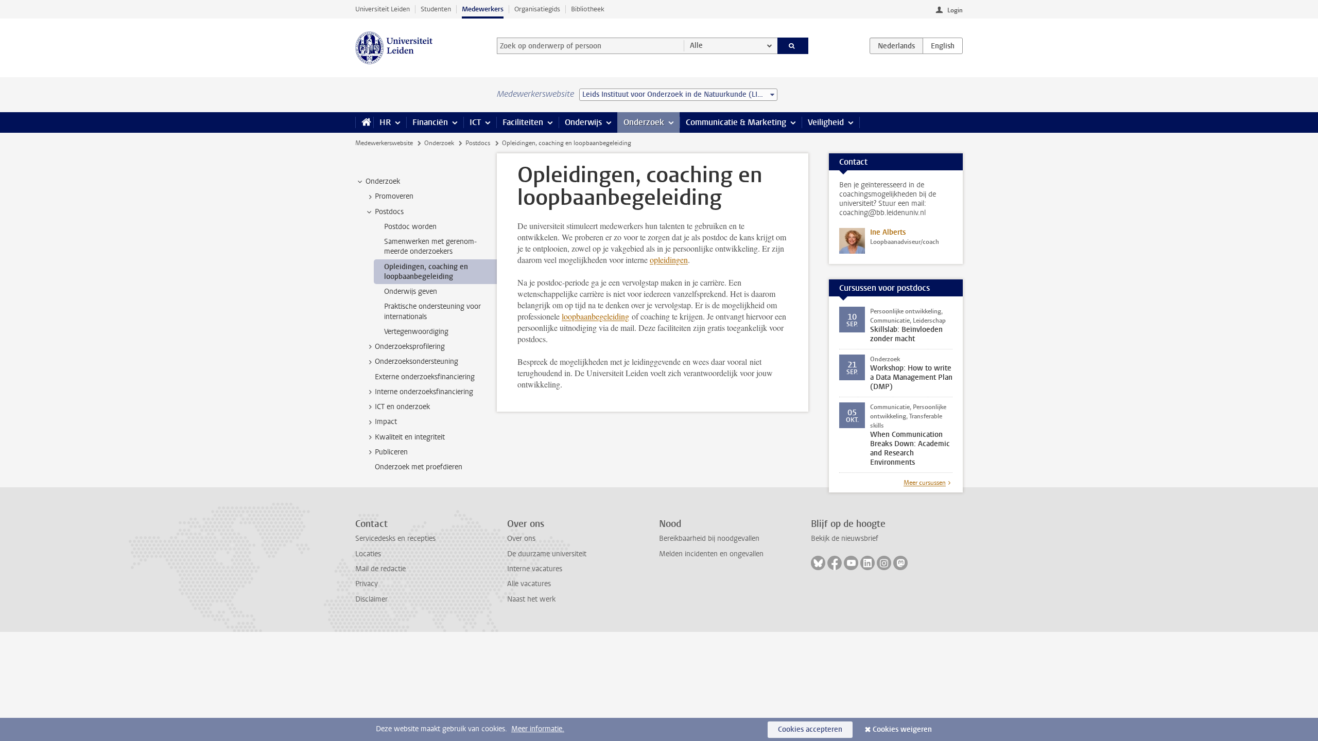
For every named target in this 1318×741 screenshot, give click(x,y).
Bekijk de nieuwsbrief (844, 538)
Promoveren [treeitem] (394, 196)
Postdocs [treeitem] (389, 212)
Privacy (366, 584)
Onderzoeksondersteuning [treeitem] (416, 361)
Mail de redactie (380, 569)
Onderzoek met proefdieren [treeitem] (418, 467)
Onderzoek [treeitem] (383, 181)
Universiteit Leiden (382, 9)
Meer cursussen (925, 483)
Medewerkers (483, 9)
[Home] (364, 122)
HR (385, 122)
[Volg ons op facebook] (834, 563)
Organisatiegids (537, 9)
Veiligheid (826, 122)
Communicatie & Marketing (736, 122)
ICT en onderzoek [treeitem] (402, 407)
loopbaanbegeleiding (595, 316)
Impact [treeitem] (386, 422)
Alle (696, 45)
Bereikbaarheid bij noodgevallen (709, 538)
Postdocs (477, 143)
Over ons (521, 538)
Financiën (430, 122)
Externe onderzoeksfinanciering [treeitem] (425, 377)
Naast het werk (531, 599)
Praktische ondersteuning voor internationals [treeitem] (432, 311)
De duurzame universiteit (546, 554)
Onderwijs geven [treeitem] (410, 291)
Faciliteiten (522, 122)
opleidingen (669, 259)
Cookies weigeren (902, 729)
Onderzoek (643, 122)
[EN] (943, 46)
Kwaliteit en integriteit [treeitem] (410, 437)
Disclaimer (371, 599)
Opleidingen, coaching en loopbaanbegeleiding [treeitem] (426, 271)
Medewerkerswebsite (384, 143)
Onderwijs (583, 122)
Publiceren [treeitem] (391, 452)
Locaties (368, 554)
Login (955, 10)
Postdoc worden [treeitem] (410, 227)
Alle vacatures (529, 584)
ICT (475, 122)
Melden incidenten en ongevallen (711, 554)
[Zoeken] (793, 46)
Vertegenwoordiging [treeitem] (416, 332)
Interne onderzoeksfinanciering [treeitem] (424, 392)
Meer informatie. (537, 729)
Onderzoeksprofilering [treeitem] (410, 346)
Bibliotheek (587, 9)
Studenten (436, 9)
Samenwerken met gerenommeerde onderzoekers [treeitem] (430, 246)
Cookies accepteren (810, 729)
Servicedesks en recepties (395, 538)
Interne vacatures (534, 569)
